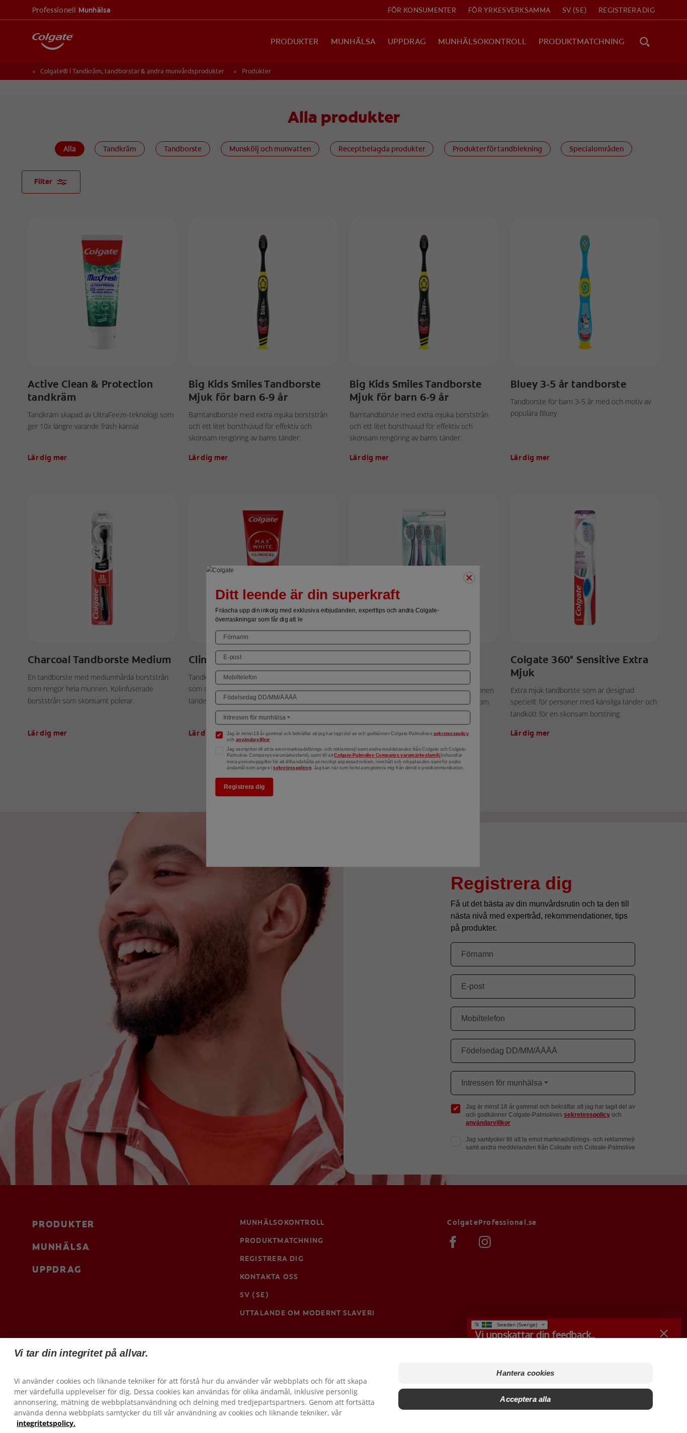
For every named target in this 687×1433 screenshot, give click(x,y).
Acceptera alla (525, 1399)
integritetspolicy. (46, 1423)
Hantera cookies (525, 1373)
